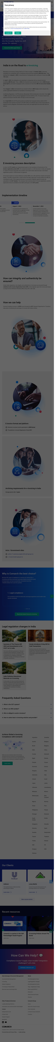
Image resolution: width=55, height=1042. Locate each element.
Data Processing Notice (16, 28)
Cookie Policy (26, 28)
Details (17, 33)
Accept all (8, 33)
